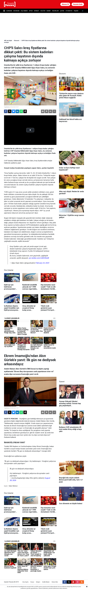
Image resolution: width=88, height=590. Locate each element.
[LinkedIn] (17, 111)
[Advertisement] (72, 56)
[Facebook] (5, 111)
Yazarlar (55, 11)
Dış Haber (24, 11)
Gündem (9, 11)
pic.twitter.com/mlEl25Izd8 (39, 258)
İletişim (38, 582)
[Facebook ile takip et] (64, 582)
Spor (31, 11)
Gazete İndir (78, 4)
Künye (32, 582)
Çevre (62, 11)
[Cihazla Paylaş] (25, 111)
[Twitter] (9, 111)
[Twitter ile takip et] (69, 582)
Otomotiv (69, 11)
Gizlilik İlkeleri (46, 582)
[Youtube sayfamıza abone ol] (73, 582)
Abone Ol (65, 4)
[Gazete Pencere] (9, 4)
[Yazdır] (42, 111)
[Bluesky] (13, 111)
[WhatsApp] (21, 111)
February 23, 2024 (42, 263)
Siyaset (36, 11)
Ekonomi (16, 11)
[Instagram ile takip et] (77, 582)
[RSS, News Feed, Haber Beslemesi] (82, 582)
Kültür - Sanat (45, 11)
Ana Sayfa (9, 40)
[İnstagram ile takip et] (82, 11)
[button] (46, 111)
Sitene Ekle (55, 582)
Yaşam (76, 11)
